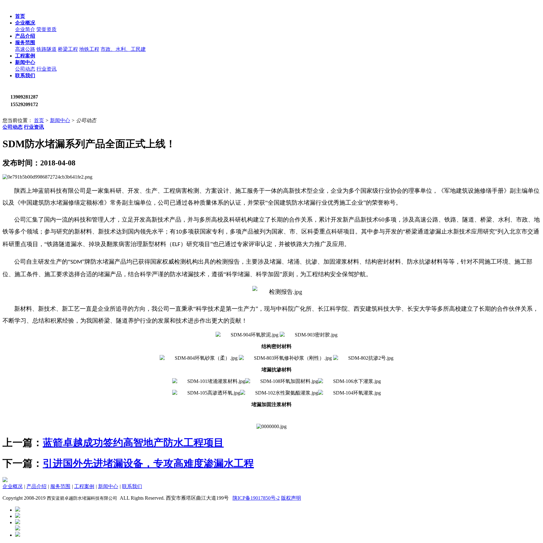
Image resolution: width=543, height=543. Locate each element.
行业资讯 (46, 69)
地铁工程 (89, 49)
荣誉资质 (46, 29)
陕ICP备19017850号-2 (256, 498)
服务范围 (60, 486)
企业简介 (25, 29)
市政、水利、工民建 (123, 49)
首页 (39, 120)
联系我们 (132, 486)
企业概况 (13, 486)
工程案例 (84, 486)
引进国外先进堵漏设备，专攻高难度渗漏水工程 (148, 463)
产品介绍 (36, 486)
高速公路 (25, 49)
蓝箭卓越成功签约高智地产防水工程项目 (133, 442)
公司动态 (25, 69)
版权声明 (291, 498)
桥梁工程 (68, 49)
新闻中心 (60, 120)
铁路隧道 (46, 49)
